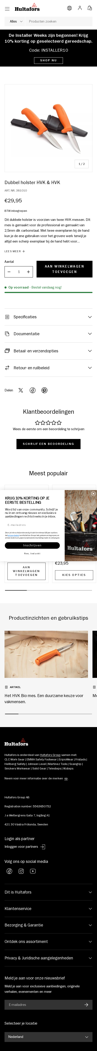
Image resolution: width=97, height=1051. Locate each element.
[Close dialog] (93, 493)
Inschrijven (32, 545)
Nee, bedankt (32, 553)
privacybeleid (13, 535)
